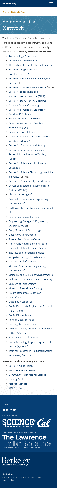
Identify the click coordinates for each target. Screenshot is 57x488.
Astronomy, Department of (23, 60)
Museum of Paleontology (22, 284)
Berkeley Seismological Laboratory (27, 110)
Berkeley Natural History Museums (27, 101)
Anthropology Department (23, 56)
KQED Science (16, 388)
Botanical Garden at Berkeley (24, 118)
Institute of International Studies (26, 252)
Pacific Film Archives (20, 315)
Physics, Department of (21, 319)
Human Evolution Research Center (27, 248)
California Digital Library (22, 132)
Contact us (7, 474)
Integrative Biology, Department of (27, 257)
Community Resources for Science (27, 375)
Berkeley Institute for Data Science (27, 87)
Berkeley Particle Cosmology (24, 105)
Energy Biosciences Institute (24, 217)
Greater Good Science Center (25, 239)
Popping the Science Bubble (24, 324)
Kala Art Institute (18, 384)
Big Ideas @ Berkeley (20, 114)
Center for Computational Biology (27, 145)
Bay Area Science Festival (22, 370)
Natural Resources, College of (25, 293)
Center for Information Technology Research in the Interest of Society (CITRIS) (27, 154)
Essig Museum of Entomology (25, 230)
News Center (16, 297)
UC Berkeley (9, 3)
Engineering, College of (21, 221)
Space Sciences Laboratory (23, 337)
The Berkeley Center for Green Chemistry (31, 65)
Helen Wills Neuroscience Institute (28, 243)
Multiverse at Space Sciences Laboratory (30, 279)
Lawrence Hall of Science (22, 261)
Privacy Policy (8, 480)
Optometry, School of (20, 301)
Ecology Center (17, 379)
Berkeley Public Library (21, 366)
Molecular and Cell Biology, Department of (31, 275)
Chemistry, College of (20, 194)
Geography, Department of (23, 235)
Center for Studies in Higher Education (30, 181)
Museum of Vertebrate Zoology (25, 288)
